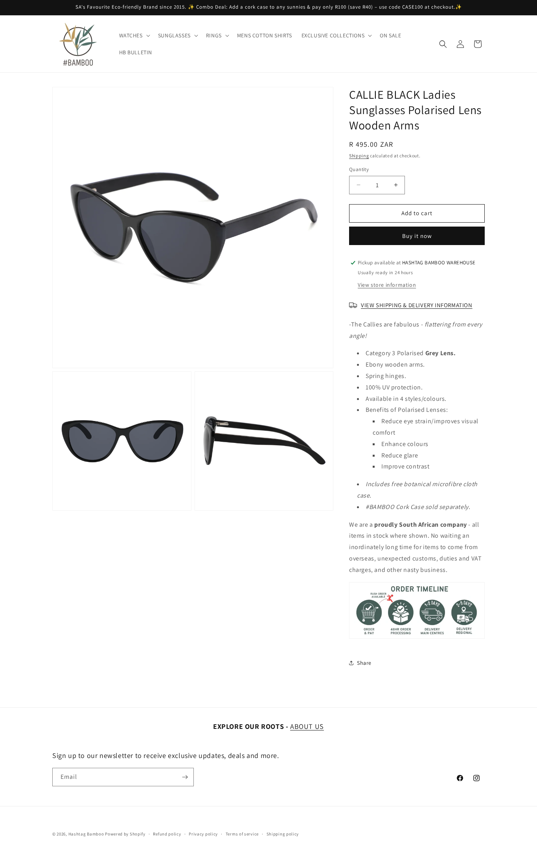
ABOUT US (307, 726)
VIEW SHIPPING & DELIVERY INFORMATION (417, 305)
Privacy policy (203, 834)
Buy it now (417, 236)
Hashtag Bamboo (86, 834)
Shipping (359, 156)
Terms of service (242, 834)
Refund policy (167, 834)
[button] (133, 35)
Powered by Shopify (125, 834)
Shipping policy (283, 834)
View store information (387, 284)
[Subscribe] (184, 777)
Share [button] (364, 662)
